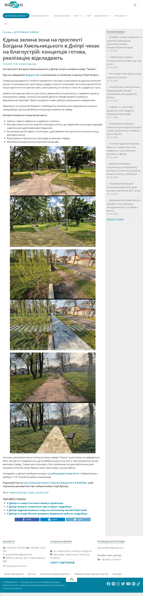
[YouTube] (128, 584)
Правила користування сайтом (91, 574)
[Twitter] (123, 584)
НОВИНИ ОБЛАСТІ (39, 16)
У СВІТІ (88, 16)
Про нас (32, 574)
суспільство (42, 492)
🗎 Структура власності (15, 565)
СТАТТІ (76, 16)
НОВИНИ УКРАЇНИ (62, 16)
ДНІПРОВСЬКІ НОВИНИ (15, 16)
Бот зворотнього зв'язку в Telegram (72, 551)
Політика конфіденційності (55, 574)
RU (6, 24)
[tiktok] (138, 584)
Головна (7, 32)
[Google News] (134, 584)
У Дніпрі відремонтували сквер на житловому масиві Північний (47, 510)
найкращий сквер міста (64, 473)
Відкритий (32, 74)
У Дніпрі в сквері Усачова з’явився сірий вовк (35, 503)
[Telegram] (113, 584)
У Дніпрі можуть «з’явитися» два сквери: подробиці (39, 506)
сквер (31, 492)
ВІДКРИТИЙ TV (101, 16)
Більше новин (115, 219)
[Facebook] (108, 584)
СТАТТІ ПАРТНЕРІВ (62, 562)
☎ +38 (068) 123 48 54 (109, 559)
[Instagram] (118, 584)
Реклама (117, 574)
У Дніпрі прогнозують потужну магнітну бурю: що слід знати (124, 61)
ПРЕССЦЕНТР (119, 16)
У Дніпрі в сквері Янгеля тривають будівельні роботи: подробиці (47, 513)
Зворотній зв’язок (14, 574)
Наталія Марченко (28, 64)
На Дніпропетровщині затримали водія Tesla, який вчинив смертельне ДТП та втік (123, 187)
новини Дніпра (17, 492)
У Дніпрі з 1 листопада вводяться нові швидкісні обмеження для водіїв (120, 110)
